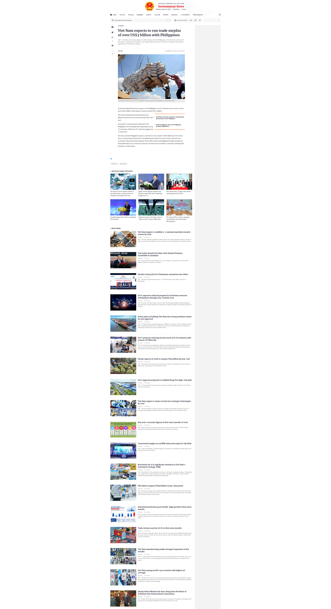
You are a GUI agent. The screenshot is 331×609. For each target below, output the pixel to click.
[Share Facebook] (112, 27)
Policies (131, 15)
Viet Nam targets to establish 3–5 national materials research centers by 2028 (164, 233)
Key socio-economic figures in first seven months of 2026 (163, 422)
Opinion (165, 15)
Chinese (184, 9)
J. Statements (185, 15)
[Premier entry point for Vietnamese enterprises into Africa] (123, 281)
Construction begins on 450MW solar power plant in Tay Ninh (164, 443)
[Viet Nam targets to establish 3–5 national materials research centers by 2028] (123, 239)
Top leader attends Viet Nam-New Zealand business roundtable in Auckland (160, 254)
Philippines (114, 163)
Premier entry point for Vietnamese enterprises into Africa (163, 274)
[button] (167, 20)
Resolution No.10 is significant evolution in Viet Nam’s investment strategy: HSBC (161, 466)
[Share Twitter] (112, 32)
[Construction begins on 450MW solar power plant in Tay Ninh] (123, 450)
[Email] (191, 20)
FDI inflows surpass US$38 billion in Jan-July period (160, 486)
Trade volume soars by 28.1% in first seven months (160, 528)
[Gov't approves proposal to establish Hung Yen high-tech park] (123, 387)
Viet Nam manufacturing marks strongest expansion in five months (163, 550)
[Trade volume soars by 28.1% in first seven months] (123, 535)
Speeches (174, 15)
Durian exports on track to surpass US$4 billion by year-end (164, 359)
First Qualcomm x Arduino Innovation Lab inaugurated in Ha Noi (178, 192)
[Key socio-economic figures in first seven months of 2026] (123, 429)
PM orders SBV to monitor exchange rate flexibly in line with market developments (177, 219)
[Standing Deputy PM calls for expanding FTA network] (123, 207)
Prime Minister (198, 15)
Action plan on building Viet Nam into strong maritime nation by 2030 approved (165, 318)
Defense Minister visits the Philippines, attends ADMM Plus (168, 125)
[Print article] (112, 45)
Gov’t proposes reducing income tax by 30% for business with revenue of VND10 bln (164, 339)
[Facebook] (195, 20)
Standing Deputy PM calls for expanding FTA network (123, 218)
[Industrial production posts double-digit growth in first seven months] (123, 514)
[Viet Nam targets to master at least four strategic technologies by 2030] (123, 408)
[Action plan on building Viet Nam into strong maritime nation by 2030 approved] (123, 323)
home (114, 15)
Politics (122, 15)
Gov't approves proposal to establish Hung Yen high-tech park (165, 380)
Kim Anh (120, 51)
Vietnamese (176, 9)
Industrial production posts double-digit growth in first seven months (165, 508)
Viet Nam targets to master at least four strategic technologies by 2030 (164, 402)
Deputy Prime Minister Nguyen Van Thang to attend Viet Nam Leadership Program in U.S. (150, 193)
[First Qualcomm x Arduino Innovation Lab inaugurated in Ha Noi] (179, 182)
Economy (140, 15)
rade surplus (123, 163)
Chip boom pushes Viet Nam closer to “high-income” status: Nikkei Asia (150, 218)
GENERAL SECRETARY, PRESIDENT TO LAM (127, 20)
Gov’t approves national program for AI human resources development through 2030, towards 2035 (162, 296)
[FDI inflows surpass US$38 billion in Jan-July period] (123, 493)
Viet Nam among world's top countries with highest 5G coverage (161, 571)
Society (148, 15)
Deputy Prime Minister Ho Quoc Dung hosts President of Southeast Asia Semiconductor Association (162, 592)
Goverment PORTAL (182, 20)
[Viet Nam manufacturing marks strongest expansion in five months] (123, 556)
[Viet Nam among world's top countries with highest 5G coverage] (123, 577)
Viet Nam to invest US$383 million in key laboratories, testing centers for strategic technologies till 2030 (122, 193)
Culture (157, 15)
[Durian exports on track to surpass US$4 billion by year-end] (123, 366)
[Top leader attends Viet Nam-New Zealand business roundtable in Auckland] (123, 260)
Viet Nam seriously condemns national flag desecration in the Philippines (170, 117)
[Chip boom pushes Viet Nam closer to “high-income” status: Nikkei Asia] (151, 207)
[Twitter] (200, 20)
